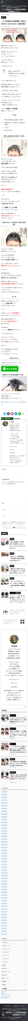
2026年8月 (4, 791)
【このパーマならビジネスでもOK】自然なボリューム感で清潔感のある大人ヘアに (18, 719)
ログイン (3, 991)
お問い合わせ (8, 130)
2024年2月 (4, 839)
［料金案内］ (16, 1006)
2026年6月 (4, 794)
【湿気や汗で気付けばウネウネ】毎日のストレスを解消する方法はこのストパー (17, 571)
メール (4, 509)
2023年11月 (4, 844)
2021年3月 (4, 931)
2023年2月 (4, 867)
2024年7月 (4, 828)
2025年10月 (4, 803)
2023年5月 (4, 858)
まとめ (6, 127)
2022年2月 (4, 900)
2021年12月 (4, 906)
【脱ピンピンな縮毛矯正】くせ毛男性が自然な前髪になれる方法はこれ (17, 558)
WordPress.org (5, 997)
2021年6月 (4, 923)
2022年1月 (4, 903)
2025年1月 (4, 819)
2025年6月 (4, 814)
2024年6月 (4, 831)
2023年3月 (4, 864)
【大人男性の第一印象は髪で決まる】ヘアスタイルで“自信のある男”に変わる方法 (18, 763)
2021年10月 (4, 911)
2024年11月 (4, 822)
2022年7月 (4, 886)
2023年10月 (4, 847)
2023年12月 (4, 842)
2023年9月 (4, 850)
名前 (3, 503)
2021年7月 (4, 920)
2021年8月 (4, 917)
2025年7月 (4, 811)
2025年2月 (4, 817)
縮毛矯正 (4, 469)
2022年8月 (4, 884)
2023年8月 (4, 853)
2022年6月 (4, 889)
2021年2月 (4, 934)
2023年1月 (4, 870)
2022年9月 (4, 881)
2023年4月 (4, 861)
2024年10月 (4, 825)
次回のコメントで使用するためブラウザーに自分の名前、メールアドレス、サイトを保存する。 (13, 522)
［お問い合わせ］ (7, 1006)
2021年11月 (4, 909)
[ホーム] (22, 1006)
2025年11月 (4, 800)
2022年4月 (4, 895)
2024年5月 (4, 833)
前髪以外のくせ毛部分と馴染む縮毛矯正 (14, 123)
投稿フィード (4, 993)
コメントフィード (6, 995)
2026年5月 (4, 797)
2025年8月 (4, 808)
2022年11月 (4, 875)
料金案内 (13, 452)
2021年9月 (4, 914)
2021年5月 (4, 925)
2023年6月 (4, 856)
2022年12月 (4, 872)
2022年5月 (4, 892)
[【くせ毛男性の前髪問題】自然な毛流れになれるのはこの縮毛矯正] (15, 413)
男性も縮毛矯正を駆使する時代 (13, 120)
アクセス (13, 449)
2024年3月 (4, 836)
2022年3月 (4, 898)
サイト (3, 515)
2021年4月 (4, 928)
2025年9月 (4, 805)
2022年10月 (4, 878)
